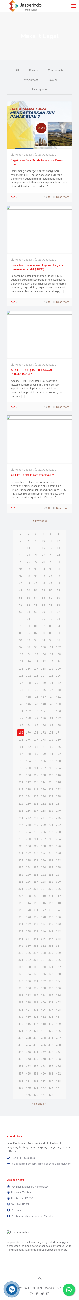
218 (28, 789)
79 (20, 626)
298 (43, 882)
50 (28, 590)
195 (35, 761)
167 (50, 725)
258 (58, 832)
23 (50, 555)
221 (50, 789)
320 (28, 910)
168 (58, 725)
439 (20, 1052)
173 (50, 733)
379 (20, 981)
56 (28, 598)
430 (43, 1038)
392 (28, 995)
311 (50, 896)
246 (58, 818)
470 (28, 1088)
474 (58, 1088)
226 (43, 796)
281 (50, 860)
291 (35, 875)
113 (50, 661)
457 (20, 1074)
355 (20, 953)
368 (28, 967)
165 (35, 725)
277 (20, 860)
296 (28, 882)
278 (28, 860)
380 (28, 981)
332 (28, 924)
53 (50, 590)
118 (43, 669)
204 (58, 768)
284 (28, 868)
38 (28, 576)
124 (43, 676)
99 (35, 647)
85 (20, 633)
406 (43, 1010)
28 (43, 562)
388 (43, 988)
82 (43, 626)
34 (43, 569)
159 (35, 718)
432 (58, 1038)
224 (28, 796)
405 (35, 1010)
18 (58, 548)
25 (20, 562)
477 (43, 1095)
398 (28, 1002)
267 (35, 846)
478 (50, 1095)
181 (20, 747)
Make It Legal (23, 155)
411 (35, 1017)
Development (30, 80)
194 (28, 761)
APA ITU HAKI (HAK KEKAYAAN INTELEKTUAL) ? (31, 372)
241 (20, 818)
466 (43, 1081)
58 (43, 598)
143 (50, 697)
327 (35, 917)
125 (50, 676)
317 (50, 903)
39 (35, 576)
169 (20, 733)
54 (58, 590)
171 (35, 733)
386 (28, 988)
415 (20, 1024)
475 (28, 1095)
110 (28, 661)
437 (50, 1045)
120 (58, 669)
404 (28, 1010)
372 (58, 967)
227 (50, 796)
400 (43, 1002)
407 (50, 1010)
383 (50, 981)
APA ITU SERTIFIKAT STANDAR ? (32, 475)
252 (58, 825)
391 (20, 995)
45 (35, 583)
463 (20, 1081)
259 (20, 839)
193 (20, 761)
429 (35, 1038)
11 (50, 541)
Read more (62, 197)
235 (20, 811)
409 (20, 1017)
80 (28, 626)
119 (50, 669)
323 (50, 910)
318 (58, 903)
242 (28, 818)
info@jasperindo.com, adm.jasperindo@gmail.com (41, 1164)
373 (20, 974)
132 (58, 683)
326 (28, 917)
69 (35, 612)
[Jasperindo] (25, 6)
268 (43, 846)
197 (50, 761)
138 (58, 690)
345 (35, 939)
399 (35, 1002)
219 (35, 789)
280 (43, 860)
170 (28, 733)
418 (43, 1024)
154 (43, 711)
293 (50, 875)
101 (50, 647)
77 (50, 619)
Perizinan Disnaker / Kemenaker (29, 1187)
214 (43, 782)
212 (28, 782)
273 (35, 853)
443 (50, 1052)
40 (43, 576)
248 (28, 825)
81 (35, 626)
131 (50, 683)
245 (50, 818)
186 (58, 747)
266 (28, 846)
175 (20, 740)
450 (58, 1059)
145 (20, 704)
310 (43, 896)
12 (58, 541)
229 (20, 804)
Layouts (53, 80)
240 (58, 811)
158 (28, 718)
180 (58, 740)
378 (58, 974)
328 (43, 917)
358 (43, 953)
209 (50, 775)
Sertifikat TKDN (20, 1204)
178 (43, 740)
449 (50, 1059)
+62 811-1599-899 (23, 1158)
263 (50, 839)
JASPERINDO (62, 1288)
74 (28, 619)
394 (43, 995)
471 (35, 1088)
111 (35, 661)
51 (35, 590)
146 (28, 704)
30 (58, 562)
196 (43, 761)
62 (28, 605)
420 (58, 1024)
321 (35, 910)
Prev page (41, 521)
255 (35, 832)
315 (35, 903)
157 (20, 718)
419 (50, 1024)
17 (50, 548)
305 (50, 889)
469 (20, 1088)
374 (28, 974)
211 (20, 782)
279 (35, 860)
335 (50, 924)
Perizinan (16, 1210)
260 (28, 839)
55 (20, 598)
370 (43, 967)
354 (58, 946)
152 (28, 711)
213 (35, 782)
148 (43, 704)
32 (28, 569)
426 (58, 1031)
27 (35, 562)
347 (50, 939)
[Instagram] (48, 1294)
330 (58, 917)
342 (58, 931)
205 (20, 775)
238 (43, 811)
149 (50, 704)
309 (35, 896)
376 (43, 974)
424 (43, 1031)
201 (35, 768)
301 (20, 889)
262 (43, 839)
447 (35, 1059)
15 (35, 548)
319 (20, 910)
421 (20, 1031)
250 (43, 825)
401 (50, 1002)
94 (43, 640)
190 (43, 754)
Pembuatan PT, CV (22, 1198)
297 (35, 882)
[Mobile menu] (73, 6)
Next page (38, 1104)
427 (20, 1038)
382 (43, 981)
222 (58, 789)
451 (20, 1066)
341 (50, 931)
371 (50, 967)
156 (58, 711)
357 (35, 953)
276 (58, 853)
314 (28, 903)
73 (20, 619)
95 (50, 640)
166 (43, 725)
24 (58, 555)
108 (58, 654)
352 (43, 946)
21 (35, 555)
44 (28, 583)
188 (28, 754)
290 (28, 875)
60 (58, 598)
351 (35, 946)
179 (50, 740)
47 (50, 583)
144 (58, 697)
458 (28, 1074)
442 (43, 1052)
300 (58, 882)
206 (28, 775)
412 (43, 1017)
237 (35, 811)
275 (50, 853)
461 (50, 1074)
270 (58, 846)
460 (43, 1074)
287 (50, 868)
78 (58, 619)
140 (28, 697)
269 (50, 846)
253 (20, 832)
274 (43, 853)
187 (20, 754)
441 (35, 1052)
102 (58, 647)
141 (35, 697)
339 (35, 931)
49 (20, 590)
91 (20, 640)
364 (43, 960)
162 (58, 718)
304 (43, 889)
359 (50, 953)
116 (28, 669)
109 (20, 661)
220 (43, 789)
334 (43, 924)
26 (28, 562)
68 (28, 612)
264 (58, 839)
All (17, 70)
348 (58, 939)
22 (43, 555)
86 (28, 633)
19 (20, 555)
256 (43, 832)
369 (35, 967)
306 (58, 889)
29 (50, 562)
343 (20, 939)
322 (43, 910)
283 (20, 868)
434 (28, 1045)
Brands (33, 70)
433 (20, 1045)
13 (20, 548)
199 (20, 768)
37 (20, 576)
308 (28, 896)
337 (20, 931)
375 (35, 974)
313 (20, 903)
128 (28, 683)
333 (35, 924)
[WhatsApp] (31, 1294)
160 (43, 718)
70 (43, 612)
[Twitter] (42, 1294)
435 (35, 1045)
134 (28, 690)
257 (50, 832)
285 (35, 868)
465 (35, 1081)
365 (50, 960)
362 (28, 960)
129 (35, 683)
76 (43, 619)
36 (58, 569)
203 (50, 768)
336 (58, 924)
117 (35, 669)
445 (20, 1059)
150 (58, 704)
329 (50, 917)
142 (43, 697)
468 (58, 1081)
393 (35, 995)
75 (35, 619)
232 (43, 804)
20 (28, 555)
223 (20, 796)
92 (28, 640)
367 (20, 967)
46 (43, 583)
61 (20, 605)
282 (58, 860)
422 (28, 1031)
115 (20, 669)
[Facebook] (37, 1294)
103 (20, 654)
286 (43, 868)
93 (35, 640)
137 (50, 690)
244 (43, 818)
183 (35, 747)
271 (20, 853)
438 (58, 1045)
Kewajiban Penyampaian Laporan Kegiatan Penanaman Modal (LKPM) (37, 267)
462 (58, 1074)
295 (20, 882)
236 (28, 811)
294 (58, 875)
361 (20, 960)
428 (28, 1038)
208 (43, 775)
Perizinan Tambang (22, 1192)
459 (35, 1074)
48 (58, 583)
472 (43, 1088)
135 (35, 690)
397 (20, 1002)
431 (50, 1038)
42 (58, 576)
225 (35, 796)
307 (20, 896)
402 (58, 1002)
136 (43, 690)
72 (58, 612)
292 (43, 875)
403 (20, 1010)
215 (50, 782)
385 (20, 988)
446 (28, 1059)
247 (20, 825)
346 (43, 939)
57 (35, 598)
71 (50, 612)
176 (28, 740)
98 (28, 647)
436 (43, 1045)
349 (20, 946)
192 (58, 754)
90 (58, 633)
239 (50, 811)
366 (58, 960)
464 (28, 1081)
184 (43, 747)
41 (50, 576)
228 (58, 796)
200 (28, 768)
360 (58, 953)
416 (28, 1024)
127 (20, 683)
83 (50, 626)
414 (58, 1017)
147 (35, 704)
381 (35, 981)
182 (28, 747)
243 (35, 818)
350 (28, 946)
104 (28, 654)
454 (43, 1066)
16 (43, 548)
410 (28, 1017)
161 (50, 718)
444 (58, 1052)
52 (43, 590)
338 (28, 931)
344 (28, 939)
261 (35, 839)
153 (35, 711)
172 (43, 733)
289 (20, 875)
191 (50, 754)
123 (35, 676)
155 (50, 711)
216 (58, 782)
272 (28, 853)
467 (50, 1081)
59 (50, 598)
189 (35, 754)
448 (43, 1059)
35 (50, 569)
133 (20, 690)
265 (20, 846)
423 (35, 1031)
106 (43, 654)
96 (58, 640)
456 (58, 1066)
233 (50, 804)
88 (43, 633)
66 (58, 605)
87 (35, 633)
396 (58, 995)
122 (28, 676)
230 (28, 804)
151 (20, 711)
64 (43, 605)
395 (50, 995)
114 (58, 661)
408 (58, 1010)
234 (58, 804)
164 (28, 725)
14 (28, 548)
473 (50, 1088)
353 (50, 946)
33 (35, 569)
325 (20, 917)
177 (35, 740)
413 (50, 1017)
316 (43, 903)
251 (50, 825)
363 (35, 960)
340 (43, 931)
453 (35, 1066)
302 (28, 889)
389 (50, 988)
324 (58, 910)
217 (20, 789)
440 (28, 1052)
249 (35, 825)
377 (50, 974)
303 (35, 889)
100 (43, 647)
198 (58, 761)
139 (20, 697)
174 (58, 733)
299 (50, 882)
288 (58, 868)
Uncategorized (39, 89)
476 (35, 1095)
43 (20, 583)
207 (35, 775)
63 (35, 605)
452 (28, 1066)
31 (20, 569)
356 (28, 953)
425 (50, 1031)
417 (35, 1024)
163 (20, 725)
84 (58, 626)
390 (58, 988)
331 (20, 924)
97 (20, 647)
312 (58, 896)
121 (20, 676)
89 (50, 633)
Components (55, 70)
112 (43, 661)
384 (58, 981)
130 (43, 683)
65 (50, 605)
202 (43, 768)
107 (50, 654)
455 (50, 1066)
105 (35, 654)
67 (20, 612)
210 (58, 775)
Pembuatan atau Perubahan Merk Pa (32, 1216)
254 (28, 832)
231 (35, 804)
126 (58, 676)
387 (35, 988)
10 (43, 541)
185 (50, 747)
